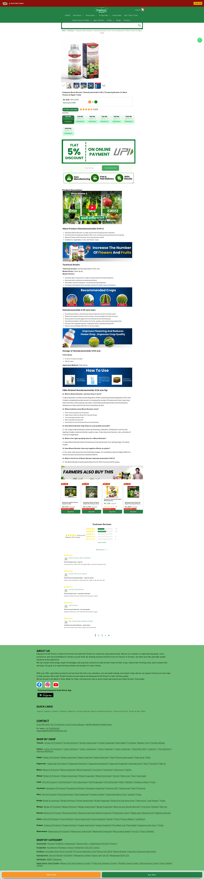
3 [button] (102, 635)
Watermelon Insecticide (81, 831)
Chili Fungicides (95, 782)
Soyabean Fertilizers (76, 788)
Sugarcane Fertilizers (78, 764)
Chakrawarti (70, 844)
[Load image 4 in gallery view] (91, 86)
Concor (96, 847)
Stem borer (140, 757)
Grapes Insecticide (86, 825)
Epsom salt (97, 855)
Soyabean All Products (56, 788)
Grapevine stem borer (147, 825)
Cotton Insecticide (88, 749)
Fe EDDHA (68, 855)
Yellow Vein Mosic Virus (116, 794)
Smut (146, 764)
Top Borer (153, 764)
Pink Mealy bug (118, 825)
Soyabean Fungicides (95, 788)
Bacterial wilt (148, 813)
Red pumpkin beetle (121, 831)
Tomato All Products (53, 743)
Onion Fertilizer (66, 819)
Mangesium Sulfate (82, 855)
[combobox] (102, 25)
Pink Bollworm (164, 749)
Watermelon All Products (58, 831)
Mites (121, 782)
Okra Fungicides (81, 794)
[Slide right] (103, 85)
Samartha (79, 847)
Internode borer (135, 764)
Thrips (112, 757)
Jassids (131, 794)
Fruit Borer (131, 743)
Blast (148, 757)
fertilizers (71, 30)
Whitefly (129, 782)
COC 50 (88, 847)
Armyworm (108, 770)
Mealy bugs (136, 813)
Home (64, 30)
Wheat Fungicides (86, 776)
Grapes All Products (52, 825)
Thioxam (51, 844)
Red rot (163, 764)
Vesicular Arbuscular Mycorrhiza (142, 851)
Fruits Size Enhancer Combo (104, 863)
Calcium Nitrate (55, 855)
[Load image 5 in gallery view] (98, 86)
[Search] (139, 25)
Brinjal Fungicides (102, 801)
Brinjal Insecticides (85, 801)
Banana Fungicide (103, 813)
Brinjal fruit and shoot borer (123, 801)
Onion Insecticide (82, 819)
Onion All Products (51, 819)
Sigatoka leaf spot (163, 813)
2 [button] (98, 635)
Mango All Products (52, 807)
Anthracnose (124, 788)
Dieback (155, 807)
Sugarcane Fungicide (118, 764)
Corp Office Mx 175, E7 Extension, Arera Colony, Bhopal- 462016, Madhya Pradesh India (74, 724)
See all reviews (102, 542)
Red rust (163, 807)
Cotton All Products (52, 749)
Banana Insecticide (87, 813)
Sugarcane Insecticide (98, 764)
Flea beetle (131, 825)
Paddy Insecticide (68, 757)
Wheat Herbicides (103, 776)
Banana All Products (52, 813)
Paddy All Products (51, 757)
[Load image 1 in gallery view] (69, 86)
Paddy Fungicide (85, 757)
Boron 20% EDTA (105, 851)
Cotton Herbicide (122, 749)
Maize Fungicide (84, 770)
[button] (78, 15)
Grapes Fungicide (103, 825)
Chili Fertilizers (64, 782)
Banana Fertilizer (70, 813)
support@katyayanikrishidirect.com (52, 731)
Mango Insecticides (86, 807)
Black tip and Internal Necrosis (127, 807)
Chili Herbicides (111, 782)
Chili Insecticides (80, 782)
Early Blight (121, 743)
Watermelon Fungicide (102, 831)
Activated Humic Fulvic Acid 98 (58, 851)
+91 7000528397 (52, 728)
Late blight (141, 776)
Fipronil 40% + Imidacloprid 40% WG (93, 844)
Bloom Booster (120, 851)
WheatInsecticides (69, 776)
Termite (116, 776)
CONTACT (43, 720)
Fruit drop (145, 807)
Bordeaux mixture (66, 847)
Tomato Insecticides (88, 743)
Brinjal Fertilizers (68, 801)
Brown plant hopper (125, 757)
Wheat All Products (51, 776)
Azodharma (52, 847)
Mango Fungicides (104, 807)
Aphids (128, 770)
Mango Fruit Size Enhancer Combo (75, 863)
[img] (68, 555)
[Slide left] (63, 85)
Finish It (113, 844)
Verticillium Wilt (139, 749)
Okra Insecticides (65, 794)
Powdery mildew (141, 782)
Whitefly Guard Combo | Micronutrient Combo (139, 863)
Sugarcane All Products (57, 764)
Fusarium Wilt (112, 788)
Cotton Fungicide (105, 749)
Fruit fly (135, 831)
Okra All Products (49, 794)
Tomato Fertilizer (70, 743)
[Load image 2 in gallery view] (76, 86)
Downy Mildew (127, 819)
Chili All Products (49, 782)
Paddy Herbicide (101, 757)
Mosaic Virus (143, 743)
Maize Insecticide (67, 770)
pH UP (106, 855)
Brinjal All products (51, 801)
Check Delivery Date (110, 168)
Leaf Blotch (140, 819)
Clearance (57, 859)
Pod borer (141, 788)
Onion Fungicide (98, 819)
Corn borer (97, 770)
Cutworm (152, 749)
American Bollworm (45, 751)
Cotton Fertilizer (71, 749)
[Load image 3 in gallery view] (84, 86)
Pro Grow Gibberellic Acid (85, 851)
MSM (49, 859)
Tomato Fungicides (106, 743)
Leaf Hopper (152, 801)
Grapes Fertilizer (69, 825)
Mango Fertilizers (69, 807)
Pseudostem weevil (121, 813)
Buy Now (152, 875)
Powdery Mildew (158, 743)
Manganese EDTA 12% (119, 855)
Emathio (60, 844)
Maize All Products (51, 770)
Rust (133, 776)
